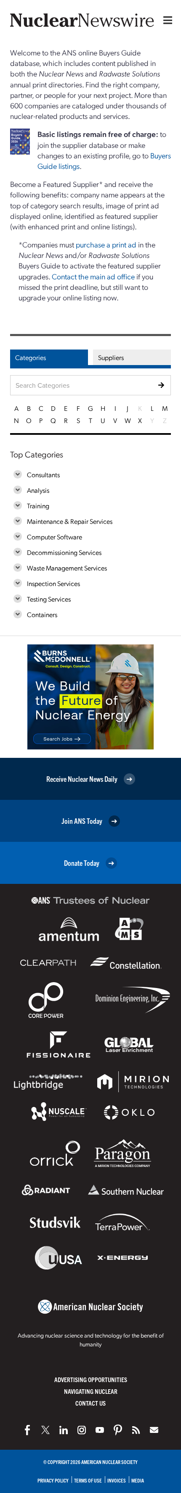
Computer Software (54, 536)
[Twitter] (45, 1430)
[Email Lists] (154, 1430)
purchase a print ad (106, 244)
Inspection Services (53, 583)
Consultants (43, 474)
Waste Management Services (67, 567)
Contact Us (90, 1403)
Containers (42, 614)
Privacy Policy (53, 1480)
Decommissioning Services (64, 552)
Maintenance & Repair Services (69, 521)
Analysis (38, 490)
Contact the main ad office (93, 276)
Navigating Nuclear (90, 1391)
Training (38, 505)
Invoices (116, 1480)
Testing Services (49, 598)
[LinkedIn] (63, 1430)
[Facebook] (27, 1430)
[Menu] (166, 20)
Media (137, 1480)
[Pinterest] (118, 1430)
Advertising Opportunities (90, 1379)
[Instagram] (81, 1430)
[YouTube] (100, 1430)
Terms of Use (88, 1480)
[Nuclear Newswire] (136, 1430)
